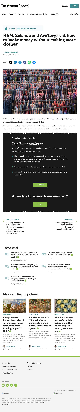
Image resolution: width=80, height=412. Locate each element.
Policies (29, 366)
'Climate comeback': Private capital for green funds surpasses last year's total (59, 266)
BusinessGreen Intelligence (37, 14)
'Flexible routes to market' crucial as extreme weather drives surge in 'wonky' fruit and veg (63, 324)
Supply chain (7, 314)
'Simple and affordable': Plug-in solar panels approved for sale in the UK (24, 255)
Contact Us (6, 363)
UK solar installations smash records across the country (60, 254)
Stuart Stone (10, 346)
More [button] (53, 14)
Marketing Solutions (9, 366)
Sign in (65, 6)
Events (21, 14)
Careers (29, 370)
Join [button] (74, 6)
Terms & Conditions (34, 363)
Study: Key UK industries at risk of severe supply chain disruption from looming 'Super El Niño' (13, 324)
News (4, 14)
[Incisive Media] (5, 393)
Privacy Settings (7, 373)
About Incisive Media (9, 370)
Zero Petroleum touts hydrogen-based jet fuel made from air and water (24, 266)
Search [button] (73, 14)
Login (40, 204)
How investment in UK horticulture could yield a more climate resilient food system (40, 323)
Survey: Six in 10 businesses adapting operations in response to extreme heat (24, 278)
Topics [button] (11, 14)
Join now (40, 185)
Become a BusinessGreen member (22, 29)
